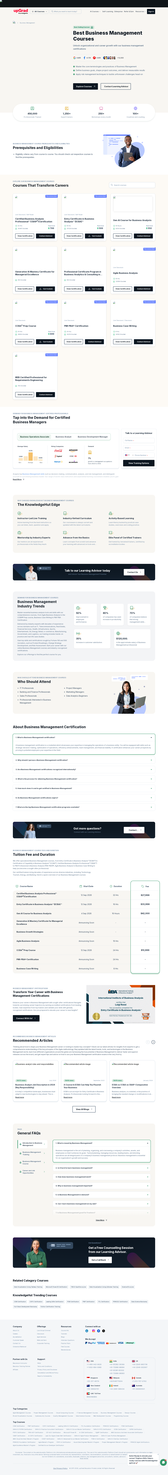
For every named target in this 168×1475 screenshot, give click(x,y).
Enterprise (118, 11)
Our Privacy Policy (60, 1468)
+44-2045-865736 (139, 1364)
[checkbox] (114, 66)
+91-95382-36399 (116, 1364)
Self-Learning (107, 11)
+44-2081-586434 (116, 1389)
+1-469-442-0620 (94, 1364)
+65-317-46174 (93, 1381)
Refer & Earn (129, 11)
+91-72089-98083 (116, 1373)
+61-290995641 (138, 1389)
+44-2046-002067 (139, 1367)
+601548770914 (115, 1381)
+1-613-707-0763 (139, 1381)
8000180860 (92, 1397)
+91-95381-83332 (116, 1370)
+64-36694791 (93, 1389)
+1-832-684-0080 (94, 1367)
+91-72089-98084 (116, 1367)
